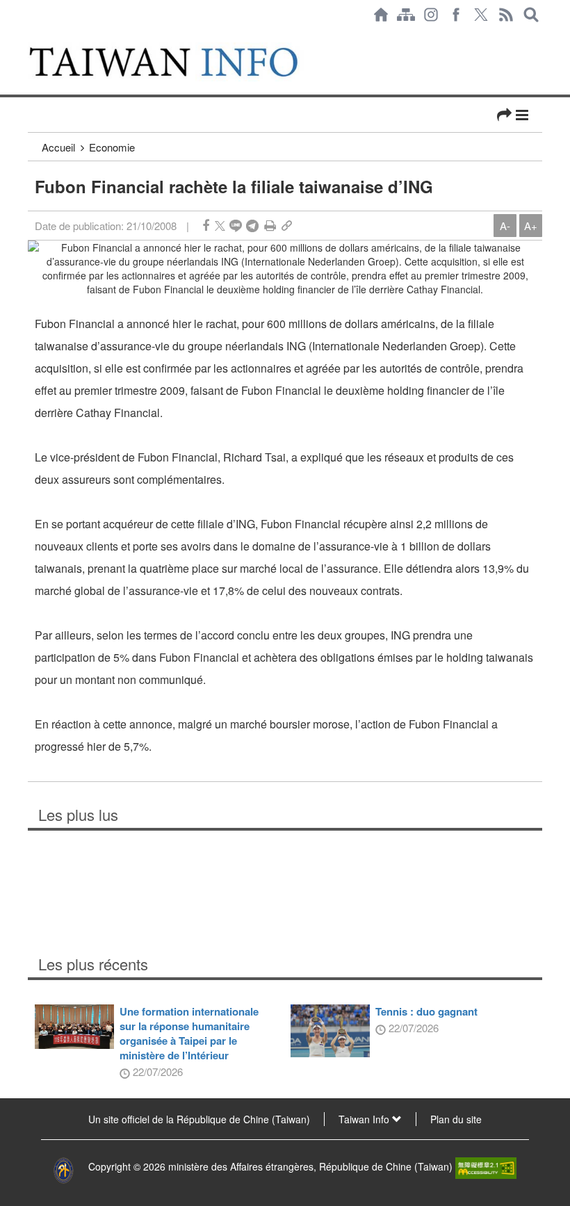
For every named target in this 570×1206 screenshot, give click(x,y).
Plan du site (456, 1119)
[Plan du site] (406, 14)
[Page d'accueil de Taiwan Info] (381, 14)
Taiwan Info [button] (365, 1119)
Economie (112, 147)
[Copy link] (286, 225)
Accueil (58, 147)
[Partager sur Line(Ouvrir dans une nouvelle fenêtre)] (235, 225)
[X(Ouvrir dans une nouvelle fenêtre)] (481, 14)
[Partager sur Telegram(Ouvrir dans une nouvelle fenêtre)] (252, 225)
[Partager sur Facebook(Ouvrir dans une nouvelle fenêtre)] (206, 225)
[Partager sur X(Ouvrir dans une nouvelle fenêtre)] (220, 225)
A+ (530, 225)
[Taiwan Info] (180, 61)
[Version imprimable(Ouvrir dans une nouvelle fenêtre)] (270, 225)
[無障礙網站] (485, 1166)
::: (32, 36)
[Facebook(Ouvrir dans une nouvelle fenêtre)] (456, 14)
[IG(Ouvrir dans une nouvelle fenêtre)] (431, 14)
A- (505, 225)
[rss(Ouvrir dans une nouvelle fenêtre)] (506, 14)
